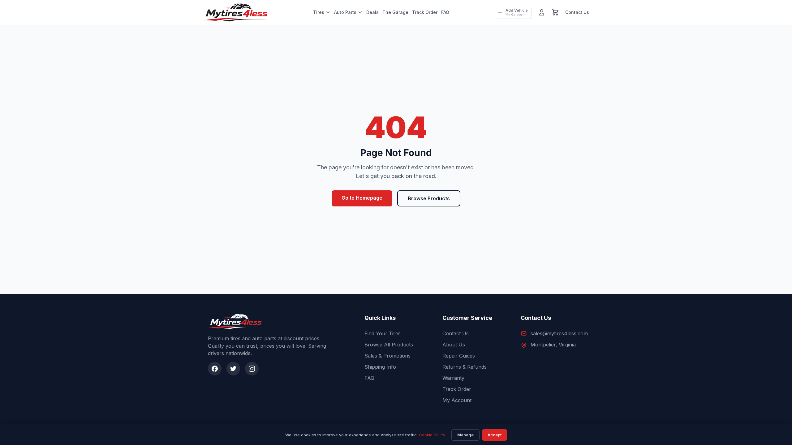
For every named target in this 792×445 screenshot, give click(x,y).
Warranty (453, 378)
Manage (465, 434)
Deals (372, 12)
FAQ (445, 12)
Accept (494, 434)
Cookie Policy (432, 434)
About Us (453, 344)
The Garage (395, 12)
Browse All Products (388, 344)
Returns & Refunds (464, 367)
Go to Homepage (362, 198)
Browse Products (429, 198)
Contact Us (577, 12)
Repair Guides (458, 356)
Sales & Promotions (387, 356)
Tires (318, 12)
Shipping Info (380, 367)
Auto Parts (345, 12)
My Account (456, 400)
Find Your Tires (382, 333)
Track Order (424, 12)
